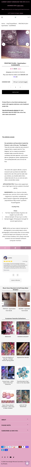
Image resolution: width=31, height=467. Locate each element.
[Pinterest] (7, 457)
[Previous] (3, 44)
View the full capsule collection (10, 110)
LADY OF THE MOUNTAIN (23, 405)
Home (3, 23)
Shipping (8, 72)
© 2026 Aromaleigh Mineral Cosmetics (12, 461)
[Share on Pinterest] (26, 247)
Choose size (6, 82)
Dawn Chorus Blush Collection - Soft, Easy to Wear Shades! (8, 406)
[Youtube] (10, 457)
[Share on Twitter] (15, 247)
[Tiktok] (13, 457)
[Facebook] (2, 457)
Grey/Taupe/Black (12, 23)
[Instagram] (4, 457)
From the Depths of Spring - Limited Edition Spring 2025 (8, 359)
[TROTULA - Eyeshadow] (9, 299)
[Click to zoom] (27, 32)
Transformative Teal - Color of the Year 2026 (23, 382)
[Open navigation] (4, 17)
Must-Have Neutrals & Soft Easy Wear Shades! (15, 289)
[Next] (27, 44)
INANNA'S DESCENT (23, 336)
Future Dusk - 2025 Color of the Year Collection (8, 383)
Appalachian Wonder (23, 357)
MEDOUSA (8, 336)
